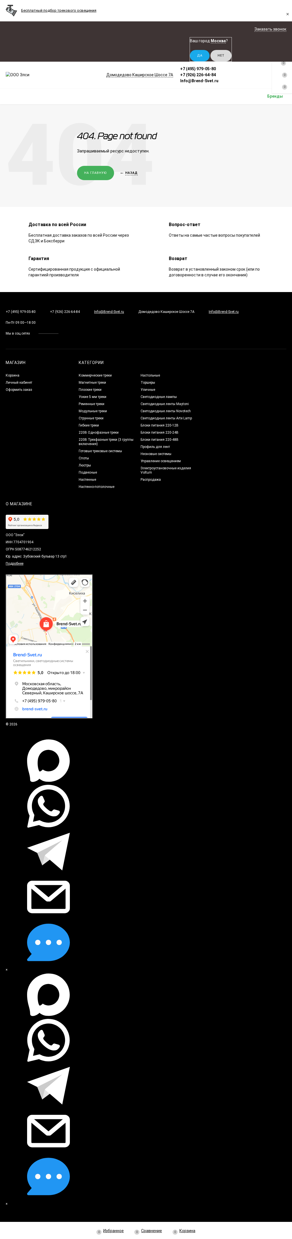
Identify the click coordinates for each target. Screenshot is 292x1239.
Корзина (12, 375)
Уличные (148, 390)
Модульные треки (93, 411)
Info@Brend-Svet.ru (199, 81)
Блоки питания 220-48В (160, 440)
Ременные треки (91, 404)
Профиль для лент (155, 447)
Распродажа (151, 480)
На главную (95, 173)
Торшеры (148, 383)
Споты (84, 458)
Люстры (85, 465)
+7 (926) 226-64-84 (198, 75)
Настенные (87, 480)
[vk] (67, 333)
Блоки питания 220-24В (160, 433)
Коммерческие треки (95, 375)
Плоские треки (90, 390)
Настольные (150, 375)
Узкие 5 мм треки (92, 397)
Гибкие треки (89, 425)
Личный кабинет (19, 383)
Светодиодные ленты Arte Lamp (166, 418)
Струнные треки (91, 418)
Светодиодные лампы (159, 397)
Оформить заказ (19, 390)
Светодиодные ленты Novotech (166, 411)
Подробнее (14, 564)
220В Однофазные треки (99, 433)
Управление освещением (161, 461)
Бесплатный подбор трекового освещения (58, 10)
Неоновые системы (156, 454)
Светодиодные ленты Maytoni (165, 404)
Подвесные (88, 472)
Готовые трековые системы (100, 451)
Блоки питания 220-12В (160, 425)
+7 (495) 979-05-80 (198, 69)
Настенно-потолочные (96, 487)
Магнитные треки (92, 383)
